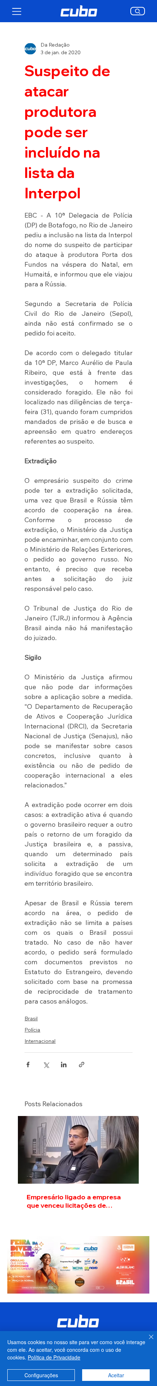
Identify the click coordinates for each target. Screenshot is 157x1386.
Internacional (39, 1041)
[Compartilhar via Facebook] (27, 1064)
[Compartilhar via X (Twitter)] (45, 1064)
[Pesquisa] (137, 11)
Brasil (31, 1018)
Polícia (32, 1029)
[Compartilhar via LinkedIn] (63, 1064)
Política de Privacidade (54, 1357)
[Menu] (17, 11)
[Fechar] (147, 1341)
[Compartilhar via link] (81, 1064)
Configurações (41, 1375)
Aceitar (116, 1375)
